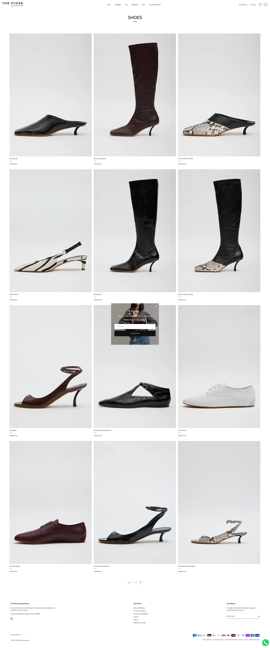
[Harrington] (50, 366)
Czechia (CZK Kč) (15, 634)
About (136, 620)
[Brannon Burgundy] (135, 94)
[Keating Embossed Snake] (219, 502)
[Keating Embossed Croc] (135, 502)
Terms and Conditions (141, 614)
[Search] (260, 4)
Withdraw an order (140, 623)
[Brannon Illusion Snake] (219, 230)
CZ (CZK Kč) (242, 5)
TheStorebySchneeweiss (22, 640)
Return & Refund (139, 608)
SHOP (109, 5)
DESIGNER (118, 5)
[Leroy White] (219, 366)
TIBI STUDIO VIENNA (155, 5)
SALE (143, 5)
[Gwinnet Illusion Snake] (219, 94)
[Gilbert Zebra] (50, 230)
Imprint (136, 617)
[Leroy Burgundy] (50, 502)
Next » (140, 582)
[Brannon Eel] (135, 230)
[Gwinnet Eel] (50, 94)
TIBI (126, 5)
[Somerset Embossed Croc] (135, 366)
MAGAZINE (135, 5)
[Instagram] (135, 339)
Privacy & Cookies (139, 611)
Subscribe (135, 333)
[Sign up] (258, 616)
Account (253, 5)
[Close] (156, 306)
